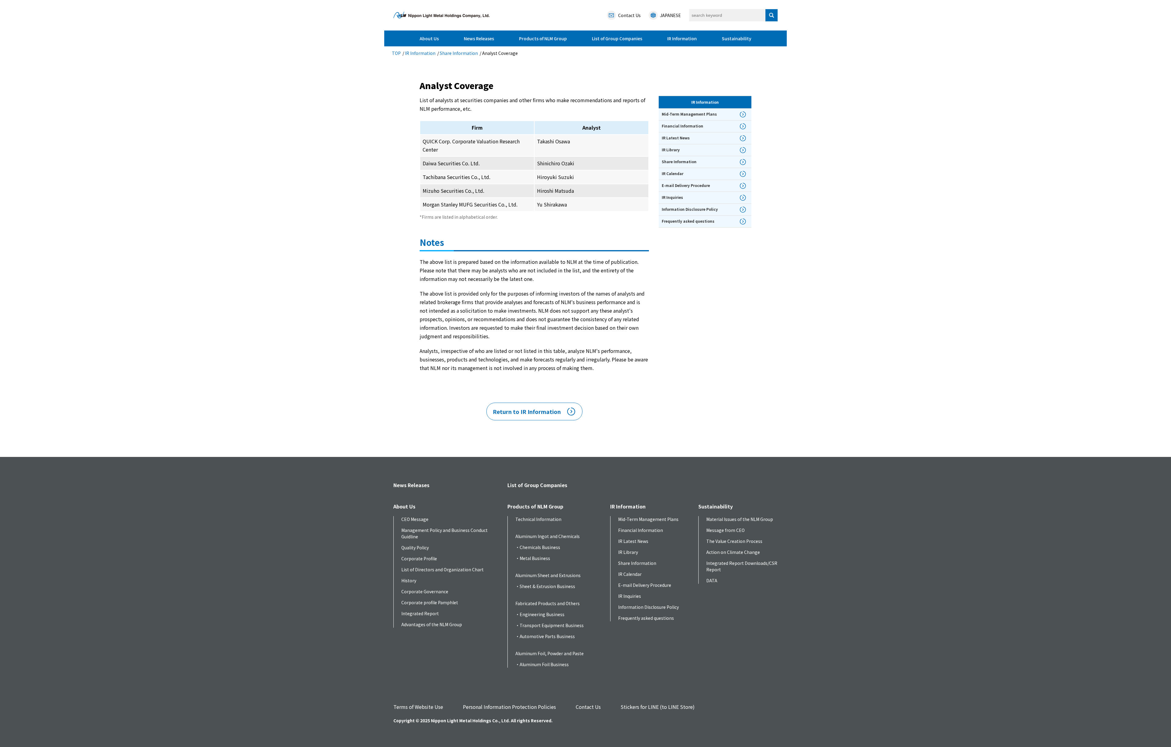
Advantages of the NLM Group (431, 624)
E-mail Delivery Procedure (644, 585)
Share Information (459, 53)
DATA (711, 580)
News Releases (479, 38)
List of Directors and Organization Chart (442, 569)
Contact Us (588, 706)
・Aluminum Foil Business (542, 664)
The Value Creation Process (734, 541)
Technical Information (538, 519)
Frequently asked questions (646, 618)
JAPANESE (670, 15)
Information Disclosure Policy (648, 607)
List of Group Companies (617, 38)
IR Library (628, 552)
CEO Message (414, 519)
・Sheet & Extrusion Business (545, 586)
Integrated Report (420, 613)
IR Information (682, 38)
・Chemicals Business (537, 547)
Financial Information (640, 530)
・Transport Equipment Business (549, 625)
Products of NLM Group (543, 38)
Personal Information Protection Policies (509, 706)
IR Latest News (633, 541)
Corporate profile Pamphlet (429, 602)
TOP (396, 53)
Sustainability (736, 38)
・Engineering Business (539, 614)
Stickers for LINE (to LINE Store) (658, 706)
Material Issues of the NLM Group (739, 519)
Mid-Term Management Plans (648, 519)
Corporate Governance (424, 591)
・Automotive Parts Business (545, 636)
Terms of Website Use (418, 706)
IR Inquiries (629, 596)
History (408, 580)
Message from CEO (725, 530)
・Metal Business (532, 558)
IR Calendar (630, 574)
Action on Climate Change (733, 552)
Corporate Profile (419, 558)
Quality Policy (415, 547)
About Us (429, 38)
